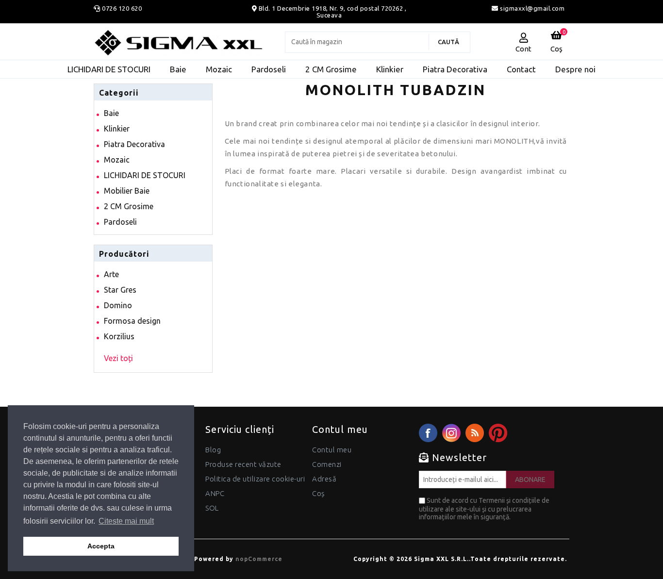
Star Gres (120, 289)
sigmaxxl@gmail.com (531, 8)
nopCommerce (258, 559)
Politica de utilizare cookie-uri (255, 479)
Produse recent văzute (243, 464)
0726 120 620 (122, 8)
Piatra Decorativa (134, 144)
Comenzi (327, 464)
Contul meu (331, 450)
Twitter (451, 433)
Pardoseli (120, 221)
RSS (474, 433)
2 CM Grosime (128, 206)
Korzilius (119, 336)
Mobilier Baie (126, 190)
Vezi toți (118, 358)
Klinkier (117, 128)
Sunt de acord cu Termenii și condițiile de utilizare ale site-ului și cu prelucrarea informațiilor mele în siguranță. (484, 508)
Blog (213, 450)
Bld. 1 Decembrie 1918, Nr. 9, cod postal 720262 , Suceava (333, 11)
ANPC (214, 493)
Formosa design (132, 320)
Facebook (428, 433)
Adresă (324, 479)
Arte (111, 274)
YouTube (498, 433)
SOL (212, 508)
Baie (111, 113)
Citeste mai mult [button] (126, 521)
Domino (118, 305)
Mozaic (117, 159)
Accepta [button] (101, 546)
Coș (318, 493)
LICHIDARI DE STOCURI (144, 175)
